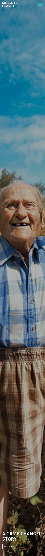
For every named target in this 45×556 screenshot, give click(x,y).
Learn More (8, 546)
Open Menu (40, 4)
